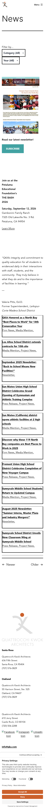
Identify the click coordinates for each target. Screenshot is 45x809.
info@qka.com (9, 746)
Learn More (8, 228)
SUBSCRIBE (13, 148)
